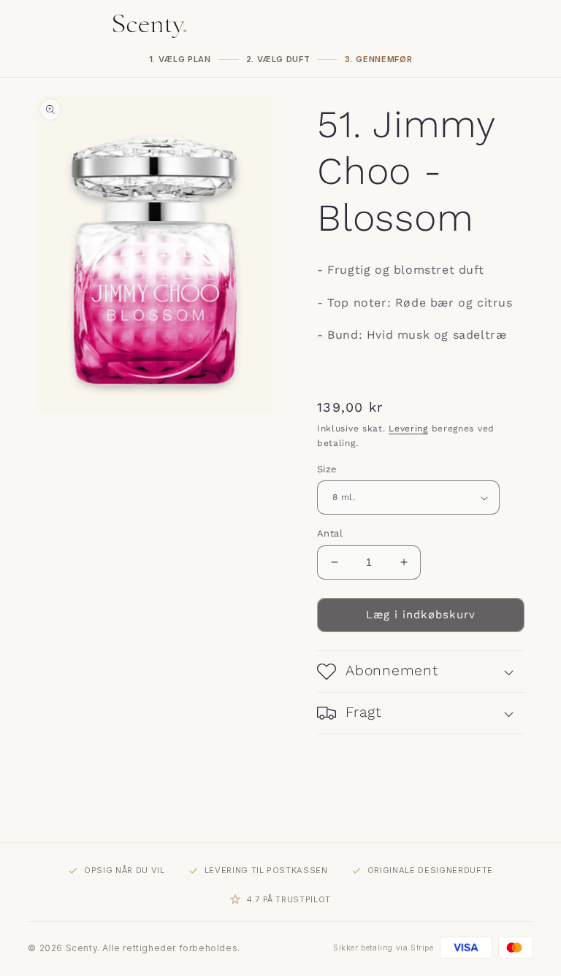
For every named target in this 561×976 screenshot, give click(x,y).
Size (327, 469)
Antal (330, 533)
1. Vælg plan (180, 59)
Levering (408, 428)
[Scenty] (149, 26)
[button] (420, 671)
